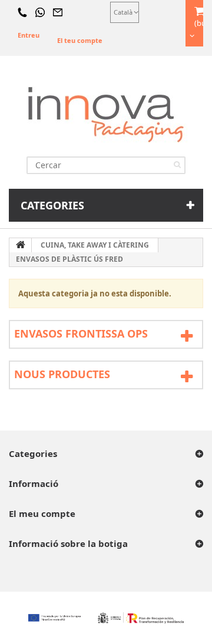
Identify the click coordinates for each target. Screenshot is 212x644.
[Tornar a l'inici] (20, 245)
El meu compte (42, 513)
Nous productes (62, 374)
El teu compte (79, 40)
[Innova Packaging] (106, 113)
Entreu (28, 35)
